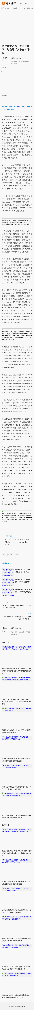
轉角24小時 (16, 58)
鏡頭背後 (9, 555)
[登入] (29, 3)
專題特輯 (30, 8)
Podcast (22, 8)
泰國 (16, 555)
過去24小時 (5, 8)
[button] (21, 3)
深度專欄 (14, 8)
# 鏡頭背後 (5, 563)
